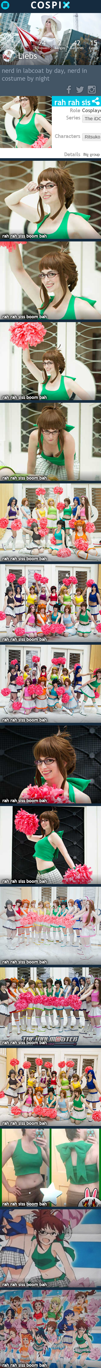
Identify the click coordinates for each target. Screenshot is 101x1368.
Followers (42, 44)
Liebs (27, 55)
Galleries (77, 44)
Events (93, 44)
